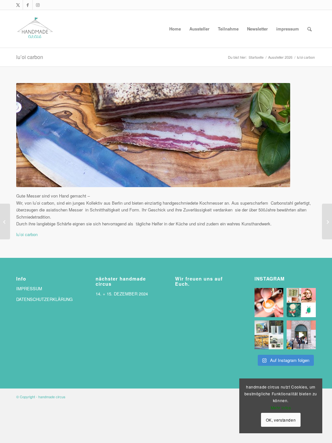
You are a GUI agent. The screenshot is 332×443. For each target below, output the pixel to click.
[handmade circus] (35, 29)
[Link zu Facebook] (27, 5)
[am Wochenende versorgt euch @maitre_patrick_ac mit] (269, 302)
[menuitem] (175, 29)
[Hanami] (5, 221)
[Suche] (309, 29)
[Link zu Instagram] (37, 5)
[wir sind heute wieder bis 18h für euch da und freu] (301, 335)
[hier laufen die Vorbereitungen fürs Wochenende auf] (269, 335)
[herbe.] (327, 221)
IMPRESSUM (29, 288)
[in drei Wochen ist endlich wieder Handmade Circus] (301, 302)
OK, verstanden (281, 420)
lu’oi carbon (29, 57)
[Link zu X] (18, 5)
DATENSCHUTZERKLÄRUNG (44, 299)
